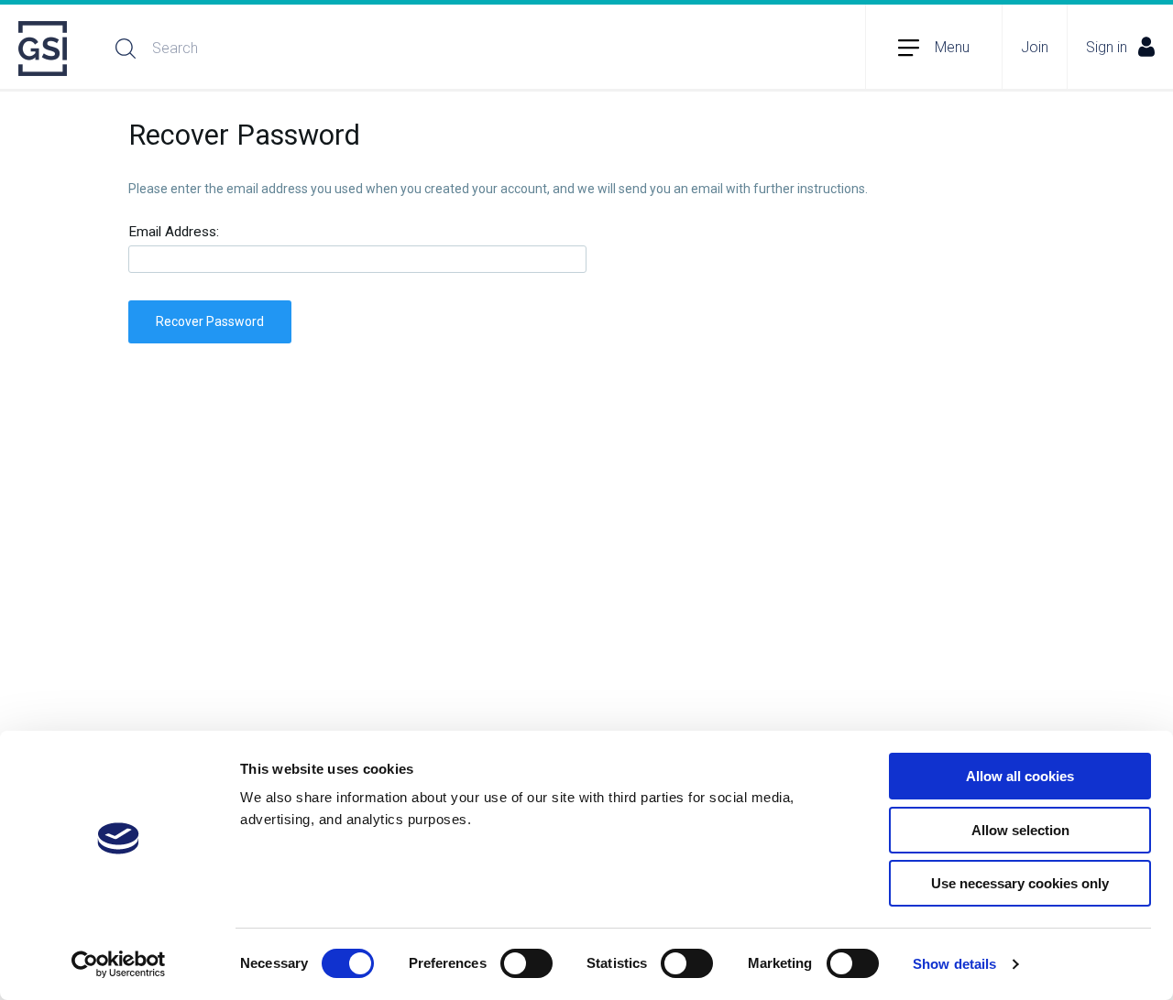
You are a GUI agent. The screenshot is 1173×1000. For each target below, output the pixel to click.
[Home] (44, 48)
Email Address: (173, 232)
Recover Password (210, 321)
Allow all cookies (1020, 776)
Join (1034, 47)
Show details (954, 964)
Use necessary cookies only (1020, 883)
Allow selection (1020, 830)
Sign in (1106, 47)
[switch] (526, 963)
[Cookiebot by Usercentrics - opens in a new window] (118, 964)
